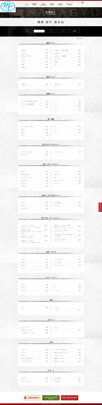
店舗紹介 (52, 4)
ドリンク (51, 31)
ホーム (27, 4)
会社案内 (60, 4)
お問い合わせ (69, 4)
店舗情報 (74, 31)
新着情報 (34, 4)
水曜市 (43, 4)
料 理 (39, 31)
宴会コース (27, 31)
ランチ (63, 31)
